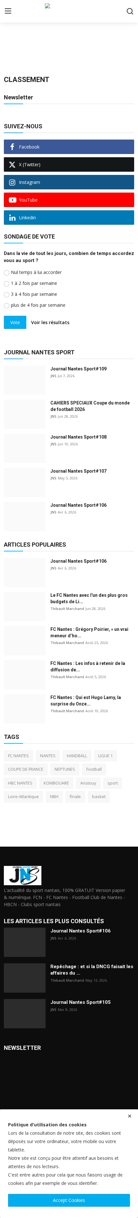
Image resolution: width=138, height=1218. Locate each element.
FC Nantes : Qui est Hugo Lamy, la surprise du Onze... (85, 700)
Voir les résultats (50, 322)
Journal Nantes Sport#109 (78, 368)
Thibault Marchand (67, 608)
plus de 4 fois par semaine (38, 305)
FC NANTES (18, 756)
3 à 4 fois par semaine (34, 294)
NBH (54, 796)
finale (75, 796)
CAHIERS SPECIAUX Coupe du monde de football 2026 (90, 406)
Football (94, 769)
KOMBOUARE (56, 783)
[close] (130, 1116)
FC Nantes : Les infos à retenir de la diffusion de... (87, 666)
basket (99, 796)
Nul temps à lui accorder (36, 272)
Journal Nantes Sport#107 (78, 471)
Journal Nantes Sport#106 (78, 505)
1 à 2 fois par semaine (34, 283)
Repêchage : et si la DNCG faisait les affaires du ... (91, 970)
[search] (130, 11)
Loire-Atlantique (23, 796)
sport (113, 783)
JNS (53, 375)
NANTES (48, 756)
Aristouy (88, 783)
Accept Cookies (69, 1200)
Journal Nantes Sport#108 (78, 437)
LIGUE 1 (105, 756)
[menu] (8, 11)
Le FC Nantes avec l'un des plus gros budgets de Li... (89, 598)
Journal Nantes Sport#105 (80, 1002)
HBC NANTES (20, 783)
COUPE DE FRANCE (25, 769)
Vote (15, 322)
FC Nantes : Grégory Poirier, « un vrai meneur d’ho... (89, 632)
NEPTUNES (65, 769)
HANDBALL (77, 756)
